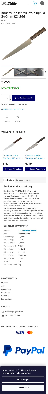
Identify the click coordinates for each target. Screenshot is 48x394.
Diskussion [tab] (20, 180)
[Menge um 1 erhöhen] (10, 96)
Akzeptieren (23, 387)
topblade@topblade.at (14, 312)
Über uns (4, 283)
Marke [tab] (28, 180)
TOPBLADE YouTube (12, 315)
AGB (2, 286)
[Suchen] (28, 3)
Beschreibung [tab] (8, 180)
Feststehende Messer (27, 230)
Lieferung (5, 296)
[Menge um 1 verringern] (10, 99)
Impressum (5, 292)
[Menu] (42, 3)
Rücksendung (6, 299)
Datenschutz (6, 289)
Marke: (8, 23)
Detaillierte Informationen (11, 109)
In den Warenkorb (25, 98)
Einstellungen (23, 379)
